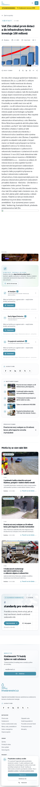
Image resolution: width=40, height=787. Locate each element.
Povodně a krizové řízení (28, 724)
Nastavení (24, 782)
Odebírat (21, 673)
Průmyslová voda (26, 726)
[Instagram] (20, 371)
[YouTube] (10, 371)
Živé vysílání (5, 747)
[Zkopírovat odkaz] (33, 70)
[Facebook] (5, 371)
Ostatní (30, 597)
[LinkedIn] (15, 371)
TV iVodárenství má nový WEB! (26, 8)
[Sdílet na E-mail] (29, 70)
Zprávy (4, 742)
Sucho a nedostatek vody (9, 724)
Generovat (10, 305)
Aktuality (24, 729)
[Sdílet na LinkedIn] (26, 70)
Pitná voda (5, 718)
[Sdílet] (36, 70)
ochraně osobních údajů (27, 771)
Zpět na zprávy (8, 15)
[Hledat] (32, 3)
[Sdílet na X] (22, 70)
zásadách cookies (13, 771)
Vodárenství (5, 721)
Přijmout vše (22, 775)
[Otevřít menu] (36, 3)
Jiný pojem (27, 623)
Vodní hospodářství (27, 721)
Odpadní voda (25, 718)
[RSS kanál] (30, 371)
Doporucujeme (6, 732)
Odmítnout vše (22, 778)
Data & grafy (5, 750)
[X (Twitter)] (25, 371)
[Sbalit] (35, 293)
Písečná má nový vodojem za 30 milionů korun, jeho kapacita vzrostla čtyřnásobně (19, 430)
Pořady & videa (6, 744)
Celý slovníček (10, 623)
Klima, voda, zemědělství (9, 726)
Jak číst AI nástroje (12, 283)
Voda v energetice (7, 729)
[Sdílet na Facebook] (19, 70)
